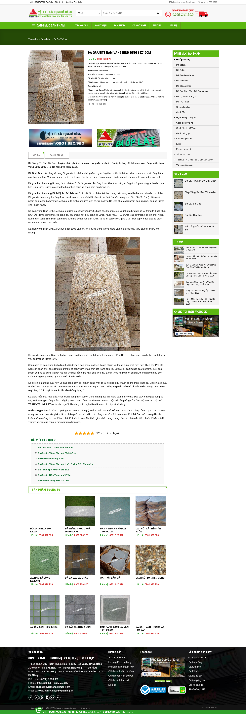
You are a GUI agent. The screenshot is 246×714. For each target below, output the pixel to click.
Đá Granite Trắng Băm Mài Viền (53, 480)
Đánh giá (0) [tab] (57, 155)
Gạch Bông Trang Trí (186, 117)
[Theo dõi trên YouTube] (52, 697)
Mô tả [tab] (36, 155)
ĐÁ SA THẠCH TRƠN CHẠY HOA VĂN (150, 628)
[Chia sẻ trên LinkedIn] (104, 104)
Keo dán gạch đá (184, 138)
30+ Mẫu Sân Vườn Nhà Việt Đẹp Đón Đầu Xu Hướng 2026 (201, 266)
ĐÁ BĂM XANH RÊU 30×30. (44, 627)
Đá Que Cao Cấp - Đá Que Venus (192, 91)
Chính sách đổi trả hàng (121, 671)
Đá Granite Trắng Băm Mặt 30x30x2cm (57, 453)
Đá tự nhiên (194, 666)
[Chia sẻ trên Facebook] (89, 104)
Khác (178, 144)
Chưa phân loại (183, 107)
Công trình (139, 25)
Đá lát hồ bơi (182, 80)
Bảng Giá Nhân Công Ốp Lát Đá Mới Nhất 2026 (200, 291)
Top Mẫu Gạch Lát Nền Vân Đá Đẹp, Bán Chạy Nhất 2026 (200, 283)
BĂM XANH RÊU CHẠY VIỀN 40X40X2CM (114, 628)
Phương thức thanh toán (121, 666)
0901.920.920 (104, 59)
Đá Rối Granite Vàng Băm (50, 458)
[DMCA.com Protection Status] (163, 681)
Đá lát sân (193, 671)
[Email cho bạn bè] (97, 104)
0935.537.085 (61, 683)
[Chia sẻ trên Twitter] (93, 104)
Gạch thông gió (183, 133)
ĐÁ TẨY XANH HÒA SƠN (78, 627)
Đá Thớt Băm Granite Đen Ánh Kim (55, 447)
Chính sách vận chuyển (120, 675)
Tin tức (157, 25)
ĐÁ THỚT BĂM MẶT (111, 577)
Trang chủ (81, 25)
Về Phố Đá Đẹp (116, 657)
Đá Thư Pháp (182, 101)
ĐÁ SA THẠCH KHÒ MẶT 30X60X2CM (113, 530)
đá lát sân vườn (73, 376)
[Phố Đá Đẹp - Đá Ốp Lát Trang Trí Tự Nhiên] (50, 13)
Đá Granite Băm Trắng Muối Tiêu (54, 475)
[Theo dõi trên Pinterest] (41, 697)
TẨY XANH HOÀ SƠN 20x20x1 (40, 530)
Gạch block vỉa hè (184, 123)
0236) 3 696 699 (49, 679)
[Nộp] (158, 13)
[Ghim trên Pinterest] (100, 104)
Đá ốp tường (195, 662)
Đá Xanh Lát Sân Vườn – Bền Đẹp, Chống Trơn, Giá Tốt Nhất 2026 (201, 274)
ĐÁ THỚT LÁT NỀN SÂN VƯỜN (148, 530)
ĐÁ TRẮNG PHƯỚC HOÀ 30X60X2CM (78, 530)
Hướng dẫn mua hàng (119, 662)
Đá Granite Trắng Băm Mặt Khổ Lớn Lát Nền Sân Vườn (65, 464)
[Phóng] (32, 120)
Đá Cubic (180, 70)
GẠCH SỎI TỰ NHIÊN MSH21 (150, 577)
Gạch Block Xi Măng (185, 128)
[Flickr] (58, 697)
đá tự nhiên (67, 414)
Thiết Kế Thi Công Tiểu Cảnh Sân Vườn (194, 159)
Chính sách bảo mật (119, 680)
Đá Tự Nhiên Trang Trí (186, 96)
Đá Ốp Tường (60, 39)
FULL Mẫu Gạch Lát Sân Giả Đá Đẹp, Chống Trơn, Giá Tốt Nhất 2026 (200, 301)
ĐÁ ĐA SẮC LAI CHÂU (76, 577)
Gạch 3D (180, 112)
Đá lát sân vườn (183, 86)
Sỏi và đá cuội (196, 685)
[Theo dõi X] (36, 697)
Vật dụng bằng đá (184, 165)
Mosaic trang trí (183, 149)
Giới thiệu (100, 25)
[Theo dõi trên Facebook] (30, 697)
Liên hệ (173, 25)
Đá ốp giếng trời (197, 680)
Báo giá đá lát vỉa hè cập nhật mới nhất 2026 (201, 249)
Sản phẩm (119, 25)
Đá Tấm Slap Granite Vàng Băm (53, 469)
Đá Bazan (180, 65)
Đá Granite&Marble (185, 75)
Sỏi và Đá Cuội (183, 154)
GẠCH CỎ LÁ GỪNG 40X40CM (40, 579)
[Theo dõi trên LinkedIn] (47, 697)
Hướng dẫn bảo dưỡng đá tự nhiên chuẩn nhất (201, 257)
